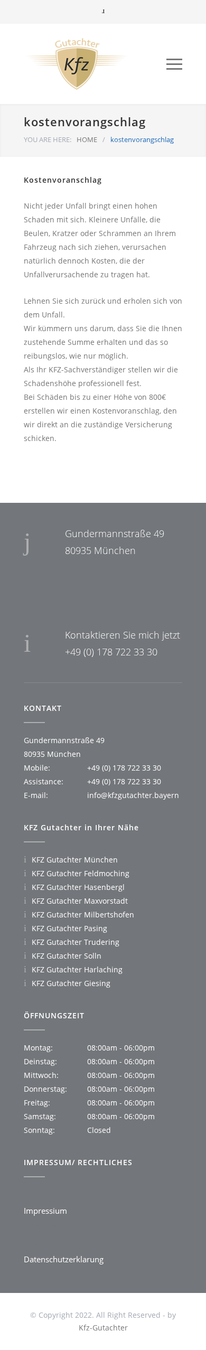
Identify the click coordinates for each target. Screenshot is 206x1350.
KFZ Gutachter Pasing (69, 928)
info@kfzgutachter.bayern (133, 795)
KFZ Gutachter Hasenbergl (78, 887)
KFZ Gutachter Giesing (71, 983)
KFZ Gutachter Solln (66, 956)
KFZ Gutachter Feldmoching (80, 873)
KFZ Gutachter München (75, 860)
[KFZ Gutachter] (95, 64)
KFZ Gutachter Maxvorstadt (80, 901)
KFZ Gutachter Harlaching (77, 969)
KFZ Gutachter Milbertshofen (83, 915)
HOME (87, 139)
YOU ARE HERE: (47, 139)
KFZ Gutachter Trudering (75, 942)
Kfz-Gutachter (103, 1328)
